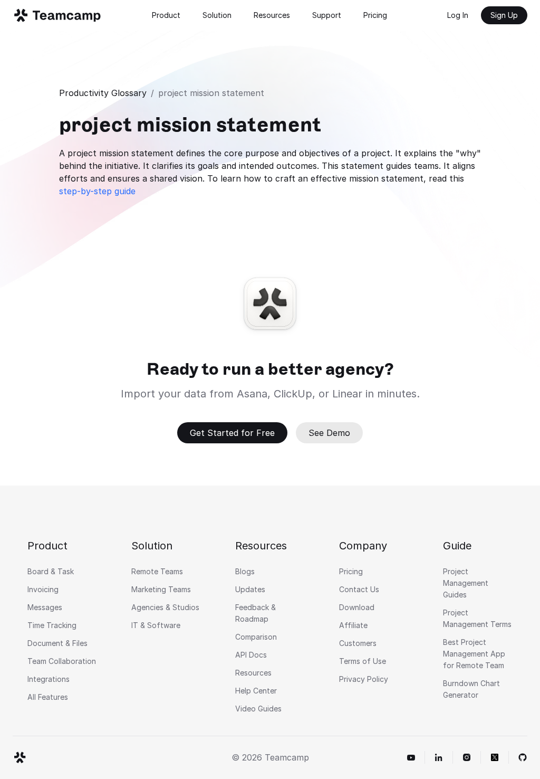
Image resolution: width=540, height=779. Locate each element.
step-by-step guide (97, 191)
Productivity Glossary (103, 93)
